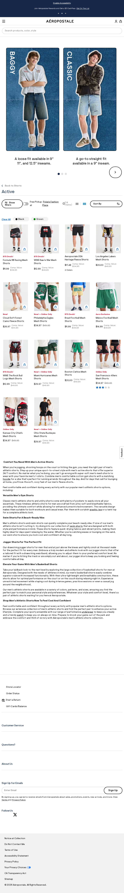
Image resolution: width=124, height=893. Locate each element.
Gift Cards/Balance (16, 706)
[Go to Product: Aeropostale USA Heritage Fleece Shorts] (77, 271)
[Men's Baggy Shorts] (34, 99)
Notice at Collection (15, 838)
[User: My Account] (116, 22)
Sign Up (113, 790)
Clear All (6, 220)
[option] (34, 107)
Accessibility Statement (17, 856)
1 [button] (58, 13)
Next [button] (115, 172)
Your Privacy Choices (15, 868)
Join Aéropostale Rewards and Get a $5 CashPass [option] (61, 9)
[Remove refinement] (25, 219)
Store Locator (13, 687)
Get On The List (83, 9)
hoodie (6, 479)
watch (20, 615)
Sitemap (9, 879)
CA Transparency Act (15, 873)
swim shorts (76, 526)
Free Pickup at (44, 204)
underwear (87, 612)
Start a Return (13, 700)
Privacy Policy (18, 800)
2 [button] (62, 13)
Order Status (13, 694)
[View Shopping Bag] (120, 21)
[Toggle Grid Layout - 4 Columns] (84, 203)
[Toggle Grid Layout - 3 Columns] (77, 203)
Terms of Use (11, 850)
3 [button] (66, 13)
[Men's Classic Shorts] (91, 99)
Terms (5, 800)
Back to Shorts (13, 186)
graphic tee (96, 510)
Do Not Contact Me (15, 844)
